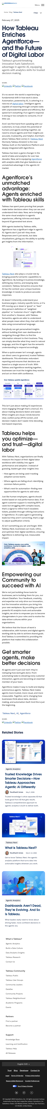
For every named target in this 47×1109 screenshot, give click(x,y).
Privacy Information (32, 1076)
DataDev (9, 989)
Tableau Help (11, 1048)
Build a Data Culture (14, 948)
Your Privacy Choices (25, 1086)
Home (6, 12)
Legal (7, 1076)
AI (17, 713)
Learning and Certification (17, 1044)
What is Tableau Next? (21, 848)
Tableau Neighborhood (15, 998)
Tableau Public (12, 975)
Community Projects (14, 994)
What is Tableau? (14, 939)
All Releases (11, 1053)
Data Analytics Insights (15, 953)
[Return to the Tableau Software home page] (11, 2)
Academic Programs (14, 1003)
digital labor (17, 103)
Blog (10, 12)
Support (9, 1034)
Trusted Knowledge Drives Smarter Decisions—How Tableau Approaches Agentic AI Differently (23, 780)
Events (8, 1007)
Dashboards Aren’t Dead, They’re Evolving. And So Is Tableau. (23, 910)
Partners (10, 1016)
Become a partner (13, 1026)
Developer (24, 1070)
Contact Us (10, 962)
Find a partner (12, 1021)
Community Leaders (14, 985)
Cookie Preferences (32, 1081)
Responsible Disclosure (14, 1081)
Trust (10, 1070)
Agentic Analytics (13, 943)
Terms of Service (17, 1076)
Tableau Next (17, 12)
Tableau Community (15, 971)
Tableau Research (13, 957)
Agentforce (36, 159)
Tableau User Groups (14, 980)
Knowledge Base (13, 1039)
